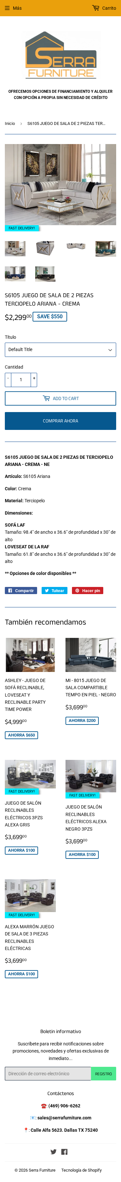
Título (10, 337)
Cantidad (14, 367)
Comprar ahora (60, 420)
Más (17, 8)
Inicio (10, 123)
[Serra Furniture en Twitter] (53, 1152)
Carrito (108, 8)
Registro (103, 1074)
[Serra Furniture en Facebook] (64, 1152)
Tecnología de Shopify (81, 1170)
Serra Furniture (42, 1170)
